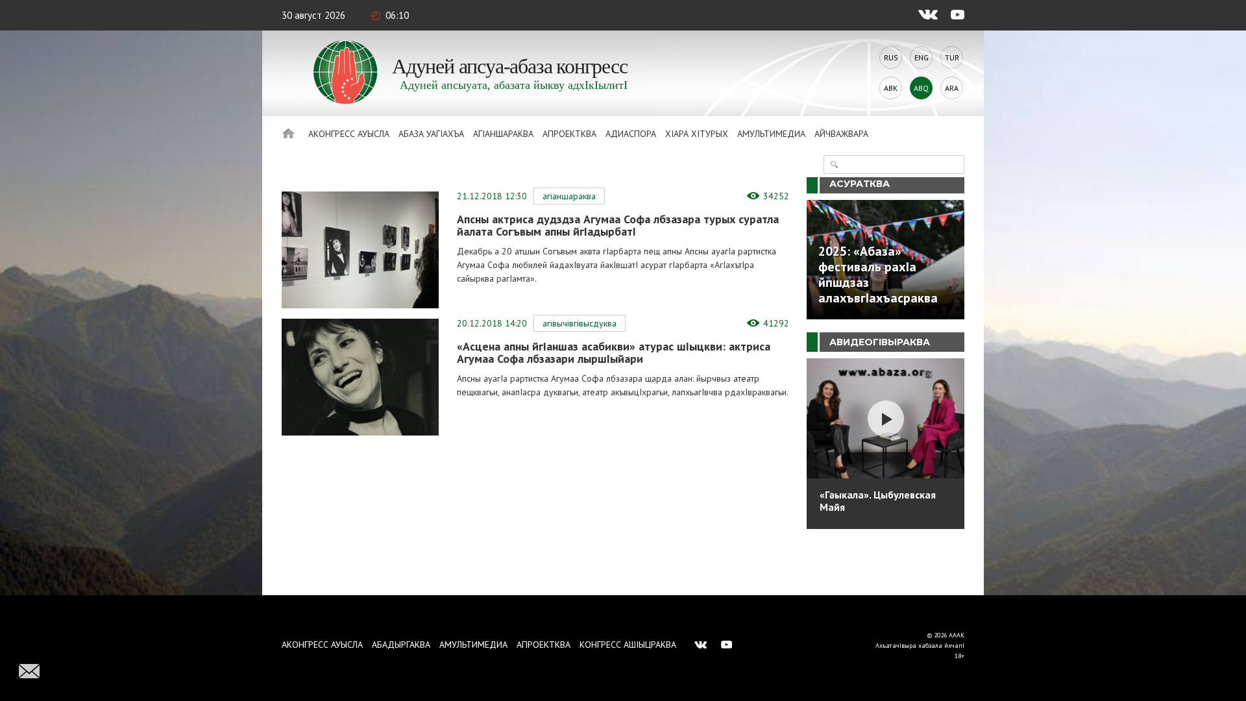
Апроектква (569, 134)
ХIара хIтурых (696, 134)
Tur (952, 57)
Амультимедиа (771, 134)
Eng (921, 57)
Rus (891, 57)
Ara (952, 88)
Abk (891, 88)
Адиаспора (630, 134)
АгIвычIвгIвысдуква (580, 323)
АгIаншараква (503, 134)
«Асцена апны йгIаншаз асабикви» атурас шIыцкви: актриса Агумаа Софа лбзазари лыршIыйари (613, 352)
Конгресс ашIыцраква (628, 644)
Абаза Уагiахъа (431, 134)
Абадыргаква (401, 644)
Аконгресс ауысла (348, 134)
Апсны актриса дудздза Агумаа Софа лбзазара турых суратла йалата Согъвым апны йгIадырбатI (618, 225)
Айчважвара (841, 134)
